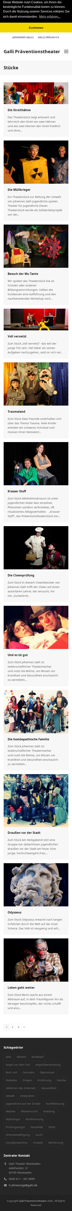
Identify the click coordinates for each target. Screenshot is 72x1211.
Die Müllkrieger (19, 190)
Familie (61, 1080)
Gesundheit (48, 1088)
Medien (11, 1111)
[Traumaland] (36, 383)
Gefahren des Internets (21, 1088)
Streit (51, 1127)
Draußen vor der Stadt (24, 833)
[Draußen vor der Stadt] (36, 800)
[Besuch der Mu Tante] (36, 246)
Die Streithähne (19, 110)
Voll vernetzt (17, 336)
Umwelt (38, 1142)
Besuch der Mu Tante (23, 274)
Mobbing (49, 1111)
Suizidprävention (17, 1142)
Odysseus (14, 912)
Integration (27, 1096)
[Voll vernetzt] (36, 319)
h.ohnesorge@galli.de (23, 1185)
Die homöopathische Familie (28, 739)
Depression (47, 1072)
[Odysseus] (36, 884)
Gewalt (10, 1096)
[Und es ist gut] (36, 627)
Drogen (27, 1080)
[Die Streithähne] (36, 93)
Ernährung (44, 1080)
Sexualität (36, 1127)
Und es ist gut (18, 655)
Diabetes (11, 1080)
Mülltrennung (35, 1119)
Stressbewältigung (18, 1135)
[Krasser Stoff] (36, 463)
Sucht (39, 1135)
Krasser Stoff (17, 491)
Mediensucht (29, 1111)
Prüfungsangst (15, 1127)
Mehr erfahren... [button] (49, 16)
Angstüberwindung (47, 1064)
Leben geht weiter (21, 987)
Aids (8, 1057)
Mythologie (13, 1119)
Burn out (11, 1072)
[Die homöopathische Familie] (36, 711)
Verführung (55, 1142)
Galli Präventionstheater (32, 51)
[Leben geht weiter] (36, 959)
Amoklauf (37, 1057)
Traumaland (16, 411)
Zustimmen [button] (36, 27)
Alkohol (21, 1057)
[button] (66, 51)
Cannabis (28, 1072)
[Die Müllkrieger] (36, 162)
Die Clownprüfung (21, 575)
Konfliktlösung (55, 1103)
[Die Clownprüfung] (36, 547)
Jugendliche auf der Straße (23, 1103)
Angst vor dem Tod (18, 1064)
